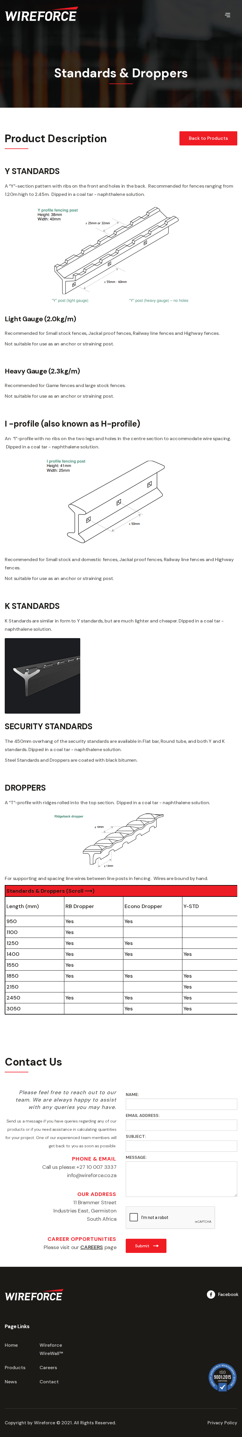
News (11, 1382)
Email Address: (143, 1115)
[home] (42, 13)
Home (11, 1345)
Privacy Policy (222, 1423)
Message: (136, 1157)
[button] (227, 14)
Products (15, 1367)
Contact (49, 1382)
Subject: (136, 1136)
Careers (48, 1367)
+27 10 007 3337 (96, 1167)
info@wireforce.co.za (91, 1175)
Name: (132, 1094)
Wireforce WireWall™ (51, 1349)
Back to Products (208, 138)
